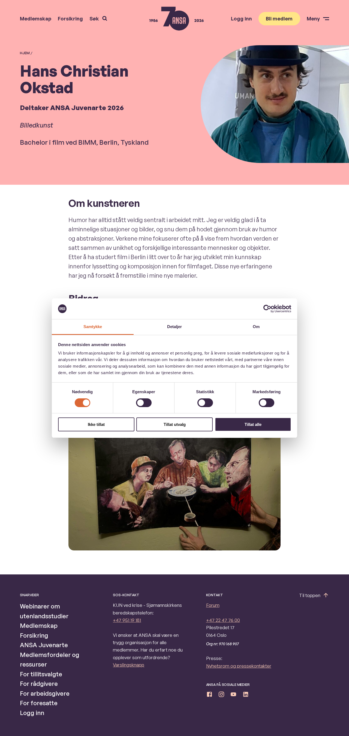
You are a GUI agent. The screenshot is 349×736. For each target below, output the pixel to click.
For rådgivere (39, 683)
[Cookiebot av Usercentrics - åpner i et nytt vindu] (267, 309)
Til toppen (309, 595)
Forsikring (70, 18)
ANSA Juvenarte (44, 645)
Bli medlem (279, 19)
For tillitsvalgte (41, 674)
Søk (94, 19)
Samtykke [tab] (92, 326)
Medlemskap (35, 18)
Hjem (25, 53)
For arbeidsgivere (45, 693)
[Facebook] (209, 695)
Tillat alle (253, 424)
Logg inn (241, 18)
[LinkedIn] (245, 695)
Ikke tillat (96, 424)
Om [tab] (256, 326)
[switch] (144, 402)
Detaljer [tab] (174, 326)
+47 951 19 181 (127, 620)
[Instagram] (221, 695)
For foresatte (39, 703)
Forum (212, 605)
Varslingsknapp (128, 665)
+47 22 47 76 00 (223, 620)
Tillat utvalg (175, 424)
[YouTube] (233, 695)
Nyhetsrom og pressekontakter (238, 666)
